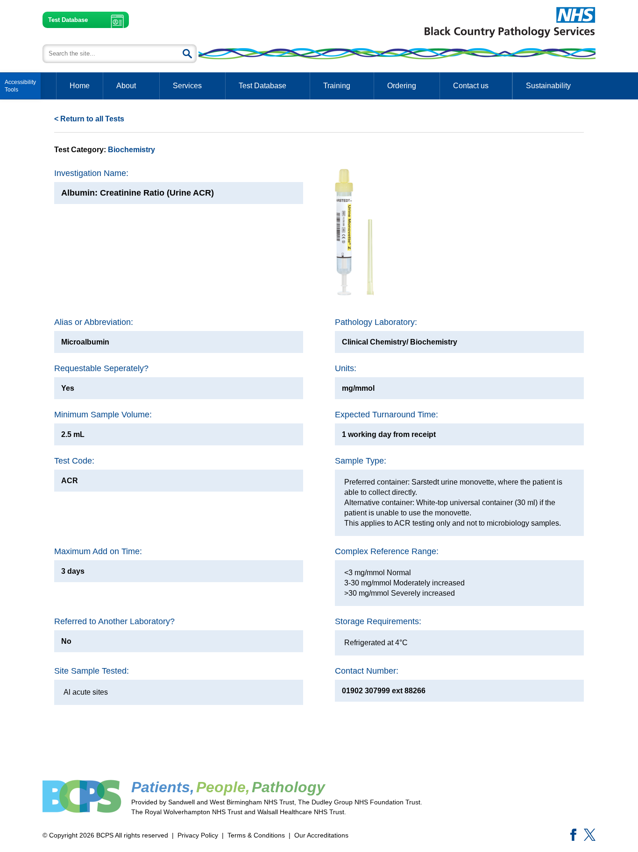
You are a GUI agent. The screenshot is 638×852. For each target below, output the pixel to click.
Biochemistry (131, 150)
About (126, 86)
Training (336, 86)
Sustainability (548, 86)
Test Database (68, 19)
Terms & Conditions (256, 835)
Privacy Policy (197, 835)
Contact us (471, 86)
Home (80, 86)
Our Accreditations (321, 835)
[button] (20, 86)
